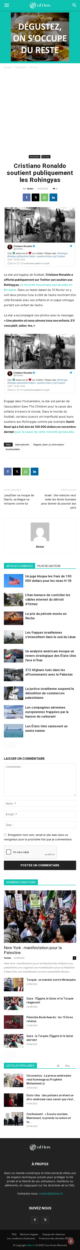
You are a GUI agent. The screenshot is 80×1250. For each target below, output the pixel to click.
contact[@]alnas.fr (51, 1193)
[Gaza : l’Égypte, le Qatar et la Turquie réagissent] (13, 1003)
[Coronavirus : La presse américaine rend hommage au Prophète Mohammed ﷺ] (13, 1080)
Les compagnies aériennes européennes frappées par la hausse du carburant (47, 711)
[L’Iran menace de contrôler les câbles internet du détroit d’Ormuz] (13, 599)
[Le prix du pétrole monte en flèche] (13, 618)
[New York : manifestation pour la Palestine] (40, 916)
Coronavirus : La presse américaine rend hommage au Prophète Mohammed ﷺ (48, 1079)
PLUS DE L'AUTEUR (48, 566)
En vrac (34, 67)
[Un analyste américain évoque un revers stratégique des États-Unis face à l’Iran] (13, 655)
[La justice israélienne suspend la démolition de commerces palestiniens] (13, 693)
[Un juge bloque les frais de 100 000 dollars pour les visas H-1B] (13, 581)
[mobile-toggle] (6, 5)
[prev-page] (6, 745)
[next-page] (12, 745)
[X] (35, 197)
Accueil (8, 67)
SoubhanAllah (13, 449)
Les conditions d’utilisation (21, 1238)
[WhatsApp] (44, 197)
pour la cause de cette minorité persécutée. (45, 432)
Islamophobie (22, 444)
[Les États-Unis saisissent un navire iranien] (13, 730)
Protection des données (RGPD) (56, 1238)
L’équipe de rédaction (53, 1234)
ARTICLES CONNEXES (19, 566)
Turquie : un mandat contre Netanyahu (51, 979)
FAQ (14, 1234)
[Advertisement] (40, 111)
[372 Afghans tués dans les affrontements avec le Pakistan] (13, 674)
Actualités (20, 67)
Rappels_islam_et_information (48, 444)
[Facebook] (26, 197)
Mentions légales (29, 1234)
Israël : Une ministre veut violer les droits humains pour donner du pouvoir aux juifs (58, 501)
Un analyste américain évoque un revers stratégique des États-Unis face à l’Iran (50, 655)
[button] (74, 5)
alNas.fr (31, 1245)
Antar (30, 188)
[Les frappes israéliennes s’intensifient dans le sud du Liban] (13, 637)
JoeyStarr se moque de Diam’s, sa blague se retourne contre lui (19, 499)
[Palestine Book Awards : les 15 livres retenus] (13, 1022)
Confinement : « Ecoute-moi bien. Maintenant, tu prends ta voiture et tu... (48, 1118)
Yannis (7, 957)
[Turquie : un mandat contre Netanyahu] (13, 984)
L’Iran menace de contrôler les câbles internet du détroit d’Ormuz (47, 599)
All (58, 1065)
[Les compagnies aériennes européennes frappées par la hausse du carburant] (13, 712)
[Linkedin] (53, 197)
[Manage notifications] (71, 1241)
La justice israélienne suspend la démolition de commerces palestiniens (49, 693)
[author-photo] (40, 541)
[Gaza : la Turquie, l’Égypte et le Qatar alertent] (13, 1041)
